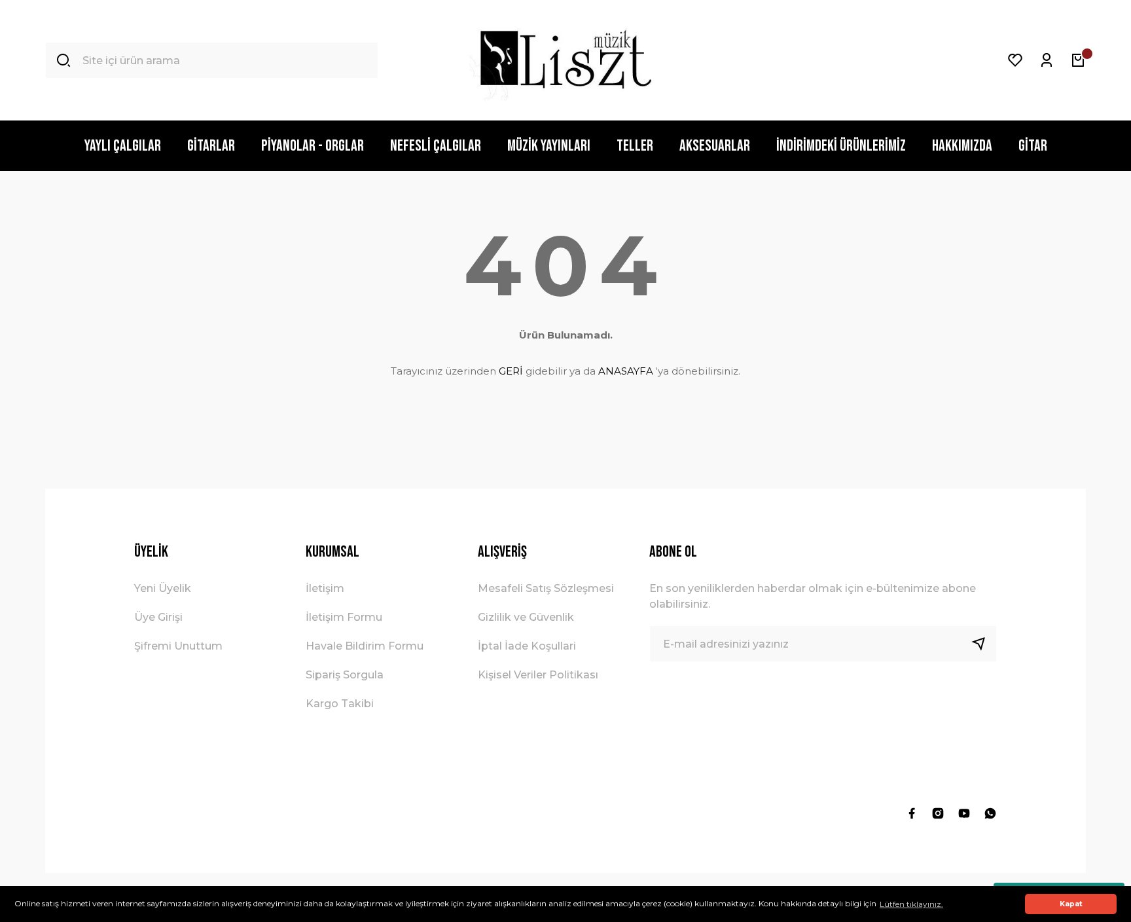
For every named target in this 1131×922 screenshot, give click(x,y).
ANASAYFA (625, 371)
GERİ (511, 371)
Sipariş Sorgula (345, 675)
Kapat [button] (1071, 904)
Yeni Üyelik (162, 588)
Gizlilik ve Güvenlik (526, 617)
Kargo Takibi (340, 703)
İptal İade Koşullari (527, 646)
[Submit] (984, 643)
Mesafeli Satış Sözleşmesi (546, 588)
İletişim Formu (344, 617)
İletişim (325, 588)
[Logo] (565, 60)
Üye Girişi (158, 617)
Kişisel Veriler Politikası (538, 675)
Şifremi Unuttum (178, 646)
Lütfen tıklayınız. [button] (911, 904)
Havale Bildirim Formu (364, 646)
